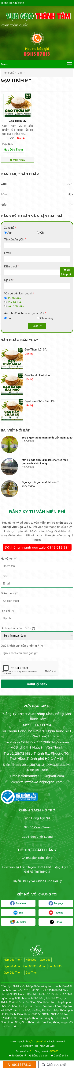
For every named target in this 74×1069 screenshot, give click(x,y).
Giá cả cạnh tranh (37, 827)
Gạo (4, 184)
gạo (20, 72)
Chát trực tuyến (56, 1064)
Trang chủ (8, 72)
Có (9, 318)
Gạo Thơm (32, 972)
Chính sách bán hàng (37, 858)
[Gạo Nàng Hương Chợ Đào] (12, 410)
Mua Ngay (18, 160)
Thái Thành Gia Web (44, 1045)
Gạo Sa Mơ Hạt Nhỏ (37, 349)
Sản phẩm (67, 272)
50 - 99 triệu (14, 302)
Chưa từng (46, 318)
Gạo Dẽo (45, 959)
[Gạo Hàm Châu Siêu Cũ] (12, 384)
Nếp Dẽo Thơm (13, 959)
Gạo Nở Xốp (55, 966)
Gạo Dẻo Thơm (13, 149)
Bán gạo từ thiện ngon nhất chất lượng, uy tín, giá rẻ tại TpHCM (37, 869)
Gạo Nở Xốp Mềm (34, 966)
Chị (42, 232)
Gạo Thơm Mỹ (17, 121)
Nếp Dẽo (31, 959)
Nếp (4, 204)
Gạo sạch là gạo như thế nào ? (40, 459)
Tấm (4, 194)
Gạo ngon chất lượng (37, 836)
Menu (4, 64)
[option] (37, 358)
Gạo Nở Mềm (12, 966)
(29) (68, 184)
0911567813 (21, 1065)
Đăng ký (37, 325)
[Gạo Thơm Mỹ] (17, 105)
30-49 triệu (14, 298)
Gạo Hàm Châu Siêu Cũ (39, 375)
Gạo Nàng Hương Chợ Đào (41, 401)
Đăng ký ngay (37, 684)
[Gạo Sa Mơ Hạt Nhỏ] (12, 358)
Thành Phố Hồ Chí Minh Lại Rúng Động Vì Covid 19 (47, 484)
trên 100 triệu (15, 306)
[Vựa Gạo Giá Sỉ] (37, 15)
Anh (9, 232)
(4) (69, 194)
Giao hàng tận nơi (37, 818)
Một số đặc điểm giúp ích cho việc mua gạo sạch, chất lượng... (45, 439)
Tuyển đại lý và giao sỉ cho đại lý (37, 881)
